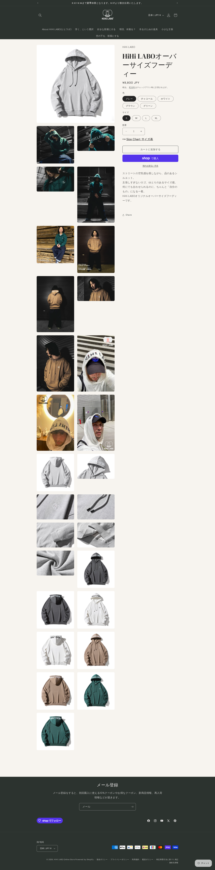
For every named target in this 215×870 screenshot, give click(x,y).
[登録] (132, 806)
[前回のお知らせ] (37, 3)
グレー (129, 98)
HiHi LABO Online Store (64, 859)
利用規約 (135, 859)
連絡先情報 (173, 862)
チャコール (147, 98)
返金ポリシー (102, 859)
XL (156, 118)
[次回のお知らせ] (177, 3)
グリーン (148, 105)
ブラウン (130, 105)
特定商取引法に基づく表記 (167, 859)
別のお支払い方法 (150, 166)
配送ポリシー (147, 859)
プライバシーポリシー (119, 859)
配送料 (132, 87)
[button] (40, 15)
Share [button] (129, 214)
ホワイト (165, 98)
